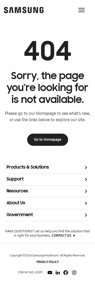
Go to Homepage (47, 139)
